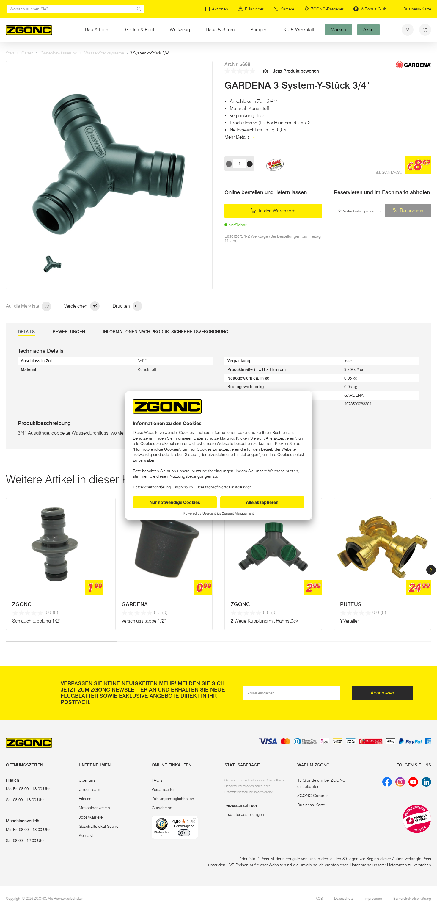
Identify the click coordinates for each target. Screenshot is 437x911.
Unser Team (89, 789)
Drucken (122, 306)
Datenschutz (343, 898)
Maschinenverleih (94, 807)
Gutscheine (162, 807)
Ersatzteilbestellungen (244, 814)
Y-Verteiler (349, 621)
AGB (319, 898)
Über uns (87, 780)
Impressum (373, 898)
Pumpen (259, 29)
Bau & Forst (97, 29)
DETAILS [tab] (26, 331)
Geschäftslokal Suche (98, 826)
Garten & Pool (139, 29)
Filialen (85, 798)
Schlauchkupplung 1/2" (36, 621)
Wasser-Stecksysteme (104, 53)
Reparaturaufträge (240, 805)
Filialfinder (254, 9)
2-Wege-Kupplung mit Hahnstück (264, 621)
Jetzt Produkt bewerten (296, 71)
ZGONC (22, 604)
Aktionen (220, 9)
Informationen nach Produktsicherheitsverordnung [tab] (165, 331)
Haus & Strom (220, 29)
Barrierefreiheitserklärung (412, 898)
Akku (368, 29)
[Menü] (194, 819)
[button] (431, 570)
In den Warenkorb (276, 211)
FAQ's (157, 780)
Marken (338, 29)
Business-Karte (417, 9)
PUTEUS (350, 604)
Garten (27, 53)
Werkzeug (180, 29)
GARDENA (135, 604)
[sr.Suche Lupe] (139, 9)
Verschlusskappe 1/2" (144, 621)
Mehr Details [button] (237, 137)
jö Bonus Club (373, 9)
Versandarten (164, 789)
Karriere (287, 9)
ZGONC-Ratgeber (327, 9)
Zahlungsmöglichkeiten (173, 798)
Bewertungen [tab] (69, 331)
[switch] (184, 832)
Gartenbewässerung (59, 53)
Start (10, 53)
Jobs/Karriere (91, 817)
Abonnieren (382, 693)
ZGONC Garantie (312, 795)
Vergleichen (76, 306)
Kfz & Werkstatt (298, 29)
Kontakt (86, 835)
